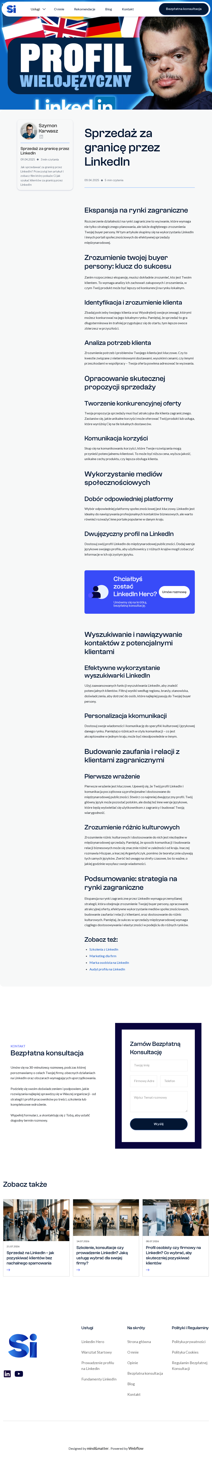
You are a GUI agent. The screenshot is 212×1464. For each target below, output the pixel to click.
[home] (11, 9)
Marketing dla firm (102, 956)
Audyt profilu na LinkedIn (107, 969)
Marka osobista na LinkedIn (109, 962)
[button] (37, 9)
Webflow (135, 1448)
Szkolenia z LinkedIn (103, 949)
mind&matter (98, 1448)
